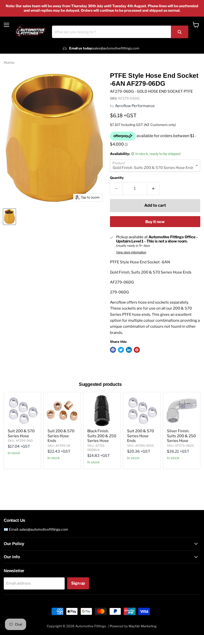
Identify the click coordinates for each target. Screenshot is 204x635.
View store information (131, 252)
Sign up (78, 583)
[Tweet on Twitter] (121, 350)
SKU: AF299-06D (20, 440)
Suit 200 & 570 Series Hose (21, 433)
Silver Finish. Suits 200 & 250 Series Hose (181, 436)
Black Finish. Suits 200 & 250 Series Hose (101, 436)
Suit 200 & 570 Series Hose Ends (61, 436)
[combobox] (120, 32)
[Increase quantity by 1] (153, 188)
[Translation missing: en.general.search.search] (179, 32)
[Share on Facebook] (113, 350)
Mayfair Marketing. (143, 626)
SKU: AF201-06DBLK (96, 448)
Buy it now (155, 221)
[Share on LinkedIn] (129, 350)
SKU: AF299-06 (59, 445)
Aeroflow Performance (135, 106)
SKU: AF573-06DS (180, 445)
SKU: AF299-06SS (140, 445)
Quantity (117, 178)
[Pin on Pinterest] (137, 350)
